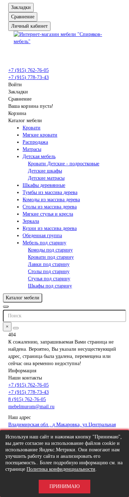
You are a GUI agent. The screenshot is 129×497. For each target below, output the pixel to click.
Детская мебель (39, 156)
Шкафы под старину (50, 286)
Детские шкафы (45, 171)
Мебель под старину (44, 242)
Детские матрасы (46, 178)
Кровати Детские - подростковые (63, 163)
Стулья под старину (49, 278)
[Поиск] (16, 328)
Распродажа (35, 142)
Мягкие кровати (40, 135)
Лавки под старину (49, 264)
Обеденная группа (42, 235)
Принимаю (64, 486)
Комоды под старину (50, 250)
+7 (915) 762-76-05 (28, 70)
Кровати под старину (51, 257)
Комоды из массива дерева (51, 199)
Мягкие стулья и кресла (48, 214)
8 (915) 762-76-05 (27, 399)
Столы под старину (49, 271)
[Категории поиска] (6, 306)
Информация (22, 370)
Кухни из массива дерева (50, 228)
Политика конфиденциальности (61, 469)
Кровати (31, 127)
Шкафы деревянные (44, 185)
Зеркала (31, 221)
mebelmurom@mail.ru (31, 406)
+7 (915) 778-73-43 (28, 77)
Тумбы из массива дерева (50, 192)
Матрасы (32, 149)
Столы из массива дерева (50, 207)
